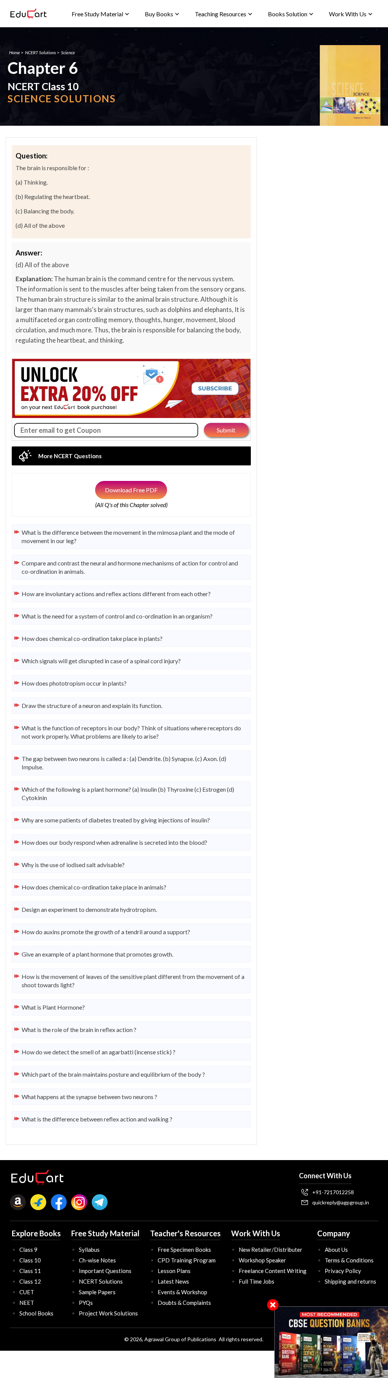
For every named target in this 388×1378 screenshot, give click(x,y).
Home (14, 52)
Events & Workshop (182, 1292)
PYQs (86, 1302)
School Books (36, 1313)
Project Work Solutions (108, 1313)
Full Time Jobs (256, 1281)
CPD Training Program (187, 1260)
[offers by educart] (331, 1342)
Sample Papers (97, 1292)
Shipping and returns (350, 1281)
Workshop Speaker (262, 1260)
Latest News (173, 1281)
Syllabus (89, 1249)
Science (68, 52)
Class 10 (30, 1260)
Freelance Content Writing (273, 1270)
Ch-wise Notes (97, 1260)
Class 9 (28, 1249)
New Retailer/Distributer (270, 1249)
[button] (100, 14)
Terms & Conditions (349, 1260)
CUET (26, 1292)
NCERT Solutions (40, 52)
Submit (226, 430)
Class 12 (30, 1281)
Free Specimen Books (184, 1249)
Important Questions (105, 1270)
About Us (336, 1249)
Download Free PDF (131, 489)
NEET (26, 1302)
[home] (28, 13)
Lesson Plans (174, 1270)
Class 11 (30, 1270)
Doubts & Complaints (184, 1302)
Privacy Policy (343, 1270)
